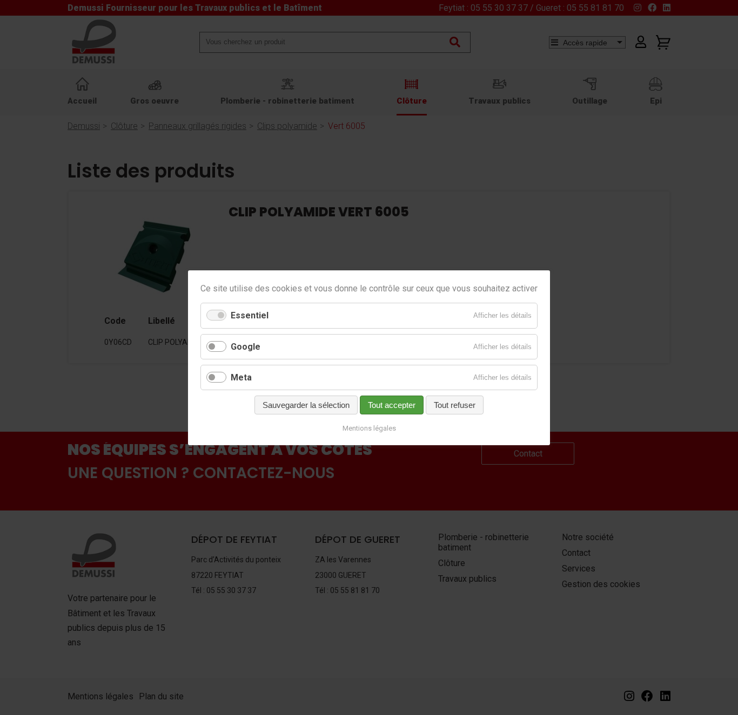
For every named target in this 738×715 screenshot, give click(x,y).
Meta (241, 377)
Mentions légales (369, 428)
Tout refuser (454, 405)
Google (245, 346)
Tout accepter (391, 405)
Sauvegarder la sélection (306, 405)
